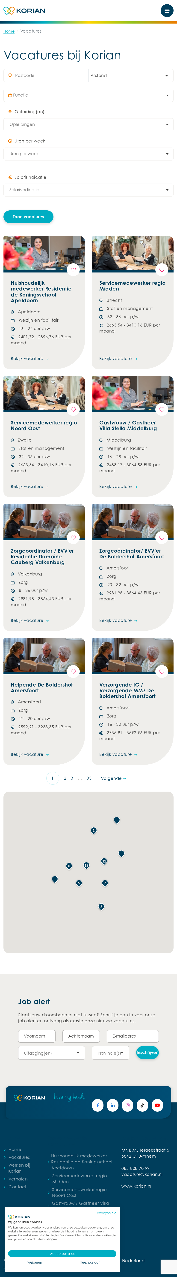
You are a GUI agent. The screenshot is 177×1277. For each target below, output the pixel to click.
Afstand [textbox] (99, 75)
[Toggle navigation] (167, 10)
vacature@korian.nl (142, 1174)
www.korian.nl (136, 1186)
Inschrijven (148, 1052)
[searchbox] (91, 95)
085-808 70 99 (135, 1168)
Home (9, 31)
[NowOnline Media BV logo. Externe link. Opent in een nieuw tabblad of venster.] (19, 1217)
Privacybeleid (106, 1213)
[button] (55, 879)
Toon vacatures (28, 216)
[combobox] (129, 75)
